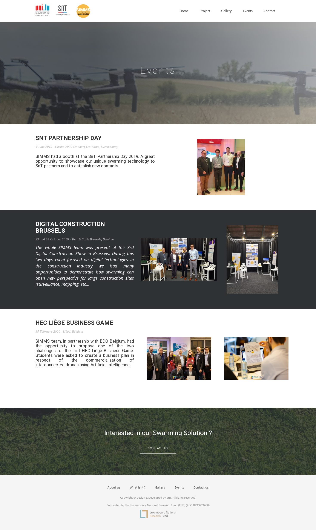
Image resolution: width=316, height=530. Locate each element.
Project (205, 11)
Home (184, 11)
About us (113, 487)
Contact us (158, 448)
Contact (269, 11)
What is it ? (138, 487)
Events (248, 11)
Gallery (226, 11)
